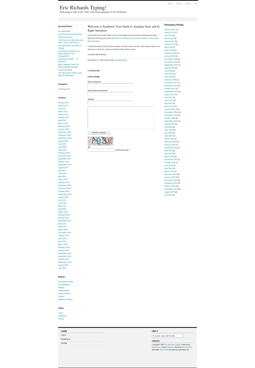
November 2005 (64, 221)
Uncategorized (64, 89)
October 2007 (63, 162)
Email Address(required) (97, 91)
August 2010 (63, 114)
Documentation (64, 285)
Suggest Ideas (64, 291)
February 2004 (64, 247)
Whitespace (170, 347)
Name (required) (94, 82)
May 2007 (62, 177)
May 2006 (62, 206)
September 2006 (65, 194)
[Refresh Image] (89, 148)
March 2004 (63, 244)
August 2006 (63, 197)
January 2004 (63, 250)
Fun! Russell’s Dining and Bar (70, 34)
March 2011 (63, 112)
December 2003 (64, 253)
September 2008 (65, 138)
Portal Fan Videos (65, 37)
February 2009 (64, 126)
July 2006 (62, 200)
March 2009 (63, 123)
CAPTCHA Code (122, 150)
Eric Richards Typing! (83, 7)
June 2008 (62, 147)
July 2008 (62, 144)
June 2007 (62, 174)
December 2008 (64, 132)
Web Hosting (164, 350)
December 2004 (64, 233)
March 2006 (63, 212)
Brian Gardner (187, 347)
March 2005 (63, 230)
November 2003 (64, 256)
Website (91, 99)
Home (170, 3)
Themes (61, 296)
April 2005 (62, 227)
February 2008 (64, 153)
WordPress (62, 316)
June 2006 (62, 203)
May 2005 (62, 224)
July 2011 (62, 109)
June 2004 (62, 239)
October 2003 (63, 259)
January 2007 (63, 182)
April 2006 (62, 209)
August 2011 (63, 106)
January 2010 (63, 117)
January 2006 (63, 218)
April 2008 (62, 150)
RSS (195, 3)
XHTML (61, 319)
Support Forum (64, 294)
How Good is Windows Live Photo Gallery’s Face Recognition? (69, 53)
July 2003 (62, 268)
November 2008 (64, 135)
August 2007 (63, 168)
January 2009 (63, 129)
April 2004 (62, 242)
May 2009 (62, 120)
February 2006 (64, 215)
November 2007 (64, 159)
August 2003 (63, 265)
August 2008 (63, 141)
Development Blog (65, 282)
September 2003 (65, 262)
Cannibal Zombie (65, 70)
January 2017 (63, 103)
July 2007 (62, 171)
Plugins (61, 288)
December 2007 (64, 156)
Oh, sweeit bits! (64, 31)
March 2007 (63, 179)
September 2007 (65, 165)
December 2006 (64, 185)
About (179, 3)
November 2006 (64, 188)
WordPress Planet (65, 299)
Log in (60, 313)
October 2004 (63, 236)
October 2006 (63, 191)
